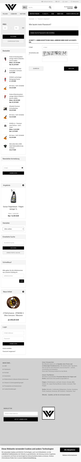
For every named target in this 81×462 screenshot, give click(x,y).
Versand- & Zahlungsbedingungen (13, 382)
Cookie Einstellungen (10, 389)
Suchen (13, 248)
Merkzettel (75, 1)
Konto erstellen (72, 14)
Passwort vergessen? (9, 351)
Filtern (13, 36)
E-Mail (31, 47)
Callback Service (47, 1)
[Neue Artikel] (23, 292)
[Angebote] (23, 185)
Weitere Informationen (69, 455)
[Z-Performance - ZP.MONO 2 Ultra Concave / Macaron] (13, 302)
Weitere (23, 14)
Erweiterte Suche (13, 252)
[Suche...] (50, 7)
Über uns (60, 14)
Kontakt (6, 372)
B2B (52, 14)
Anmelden (13, 173)
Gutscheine (7, 376)
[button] (57, 1)
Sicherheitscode (34, 53)
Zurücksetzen (13, 41)
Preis (4, 24)
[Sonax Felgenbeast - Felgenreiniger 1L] (13, 196)
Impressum (7, 369)
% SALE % (45, 14)
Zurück (36, 68)
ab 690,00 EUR (13, 320)
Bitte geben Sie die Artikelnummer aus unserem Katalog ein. (13, 271)
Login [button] (66, 1)
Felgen (5, 14)
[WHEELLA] (11, 7)
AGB (5, 366)
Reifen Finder (34, 14)
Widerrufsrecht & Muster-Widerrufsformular (16, 379)
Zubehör (14, 14)
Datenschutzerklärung (29, 458)
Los (21, 281)
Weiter (71, 68)
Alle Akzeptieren (69, 450)
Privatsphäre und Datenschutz (12, 386)
